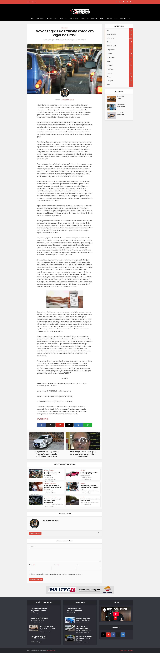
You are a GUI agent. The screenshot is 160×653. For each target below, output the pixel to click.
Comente (32, 546)
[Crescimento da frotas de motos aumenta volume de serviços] (112, 107)
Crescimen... (121, 106)
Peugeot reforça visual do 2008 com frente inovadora (84, 638)
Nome (32, 565)
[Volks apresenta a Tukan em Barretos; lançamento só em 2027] (112, 99)
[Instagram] (103, 634)
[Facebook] (113, 634)
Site (78, 565)
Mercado (63, 19)
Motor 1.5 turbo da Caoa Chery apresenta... (39, 619)
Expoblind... (121, 115)
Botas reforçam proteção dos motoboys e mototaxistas (53, 500)
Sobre (32, 19)
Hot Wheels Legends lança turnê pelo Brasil (89, 473)
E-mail (55, 565)
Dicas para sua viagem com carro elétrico (89, 500)
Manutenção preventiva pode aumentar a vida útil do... (89, 487)
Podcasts (94, 19)
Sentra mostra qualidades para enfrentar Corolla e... (83, 628)
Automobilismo (52, 19)
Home (29, 2)
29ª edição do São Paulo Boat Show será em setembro (52, 474)
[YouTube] (108, 634)
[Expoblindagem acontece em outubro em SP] (112, 115)
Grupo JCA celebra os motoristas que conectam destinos (53, 487)
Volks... (119, 98)
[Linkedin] (123, 634)
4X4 (116, 19)
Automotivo (40, 19)
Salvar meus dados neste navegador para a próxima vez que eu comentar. (56, 574)
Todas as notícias (35, 533)
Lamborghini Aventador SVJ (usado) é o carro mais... (39, 610)
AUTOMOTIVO (43, 419)
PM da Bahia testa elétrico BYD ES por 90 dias (47, 628)
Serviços (65, 28)
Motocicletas (73, 19)
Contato (34, 2)
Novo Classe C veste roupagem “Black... (83, 619)
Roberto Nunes (59, 40)
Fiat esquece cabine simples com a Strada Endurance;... (74, 610)
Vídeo (102, 19)
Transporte (84, 19)
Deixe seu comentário (73, 614)
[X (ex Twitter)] (118, 634)
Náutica (46, 470)
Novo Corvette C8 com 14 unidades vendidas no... (38, 638)
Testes (109, 19)
